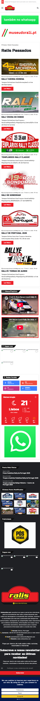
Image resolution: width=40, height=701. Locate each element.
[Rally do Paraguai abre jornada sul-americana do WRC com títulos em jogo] (33, 496)
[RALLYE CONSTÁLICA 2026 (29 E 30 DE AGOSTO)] (7, 503)
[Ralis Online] (10, 8)
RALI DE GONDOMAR (11, 195)
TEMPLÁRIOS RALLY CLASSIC (15, 157)
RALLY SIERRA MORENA (12, 79)
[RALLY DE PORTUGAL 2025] (20, 218)
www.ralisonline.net (24, 639)
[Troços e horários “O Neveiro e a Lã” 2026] (33, 503)
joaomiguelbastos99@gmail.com (13, 76)
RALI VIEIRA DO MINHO (12, 117)
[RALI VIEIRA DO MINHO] (20, 102)
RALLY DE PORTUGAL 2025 (14, 233)
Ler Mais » (7, 88)
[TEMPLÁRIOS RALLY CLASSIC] (20, 142)
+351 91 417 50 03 (14, 633)
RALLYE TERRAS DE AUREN (14, 271)
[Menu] (2, 8)
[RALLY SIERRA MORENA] (20, 67)
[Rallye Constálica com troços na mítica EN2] (20, 511)
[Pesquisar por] (38, 8)
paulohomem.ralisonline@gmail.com (23, 637)
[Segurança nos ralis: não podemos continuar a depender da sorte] (7, 511)
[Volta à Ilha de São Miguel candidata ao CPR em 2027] (7, 496)
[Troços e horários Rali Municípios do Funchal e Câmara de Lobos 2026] (20, 503)
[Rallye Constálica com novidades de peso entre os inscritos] (20, 496)
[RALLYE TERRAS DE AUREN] (20, 256)
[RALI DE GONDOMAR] (20, 180)
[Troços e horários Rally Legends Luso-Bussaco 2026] (33, 511)
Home (5, 45)
